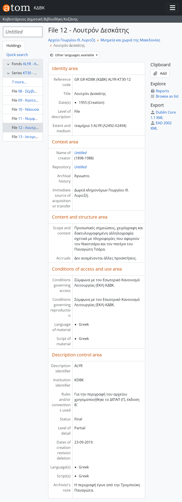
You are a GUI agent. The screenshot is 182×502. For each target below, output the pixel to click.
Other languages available (74, 55)
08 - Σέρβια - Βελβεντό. (37, 91)
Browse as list (167, 96)
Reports (162, 90)
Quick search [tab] (17, 54)
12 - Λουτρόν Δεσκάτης (37, 127)
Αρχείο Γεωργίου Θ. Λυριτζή (71, 40)
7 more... (19, 82)
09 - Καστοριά (29, 100)
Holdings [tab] (13, 45)
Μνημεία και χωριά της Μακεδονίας (130, 40)
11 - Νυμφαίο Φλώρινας (38, 118)
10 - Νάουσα (28, 109)
